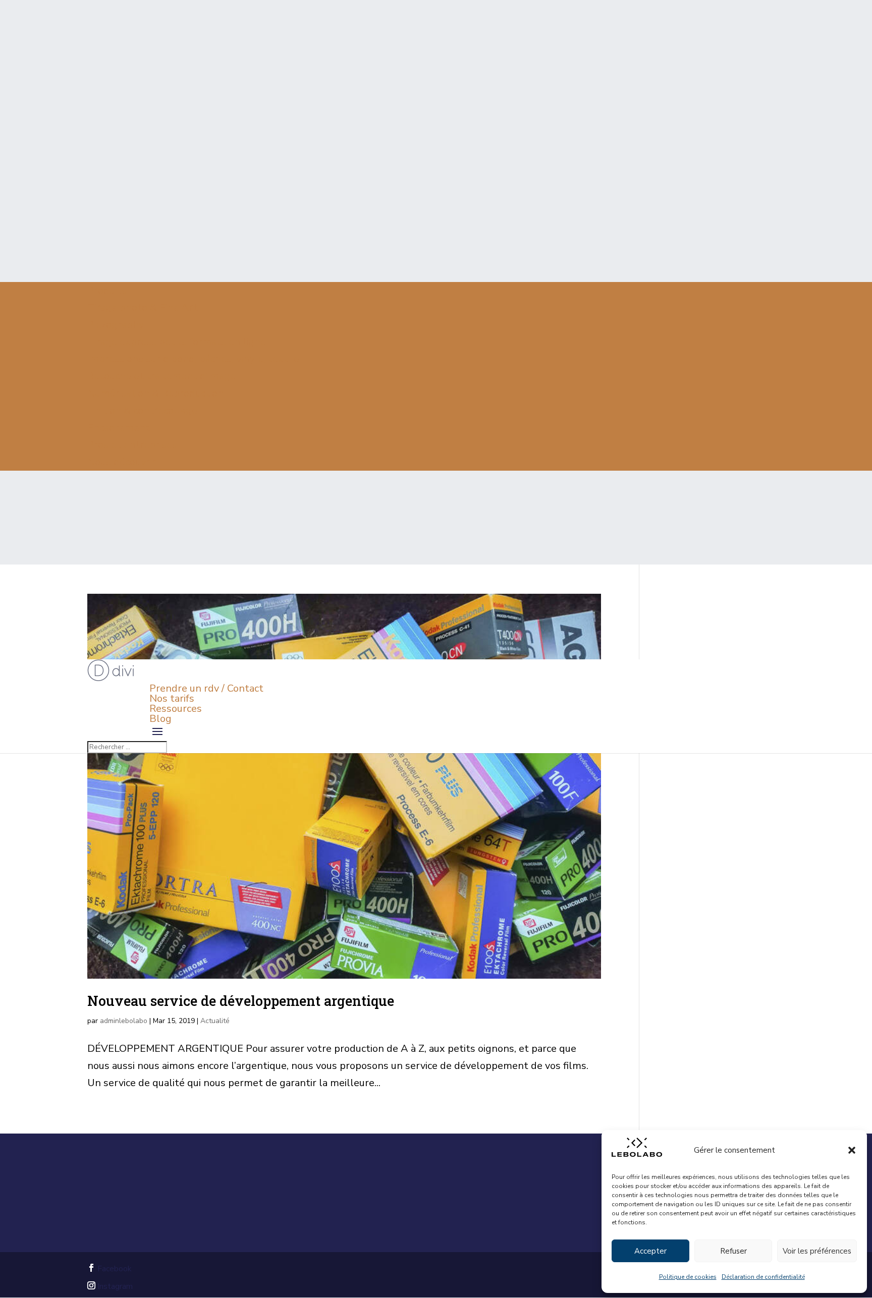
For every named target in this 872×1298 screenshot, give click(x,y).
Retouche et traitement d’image (161, 376)
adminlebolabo (123, 1021)
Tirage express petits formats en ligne (176, 342)
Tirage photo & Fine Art (142, 307)
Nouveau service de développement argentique (240, 1000)
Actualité (215, 1021)
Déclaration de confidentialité (763, 1277)
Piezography (115, 324)
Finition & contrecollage (142, 410)
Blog (160, 718)
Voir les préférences (817, 1251)
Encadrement (118, 427)
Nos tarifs (171, 698)
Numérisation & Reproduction (155, 393)
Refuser (733, 1251)
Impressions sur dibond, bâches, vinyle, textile (193, 359)
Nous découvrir (121, 462)
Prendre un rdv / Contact (206, 688)
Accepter (650, 1251)
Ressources (175, 708)
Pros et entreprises (132, 445)
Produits (107, 290)
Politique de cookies (688, 1277)
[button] (852, 1150)
